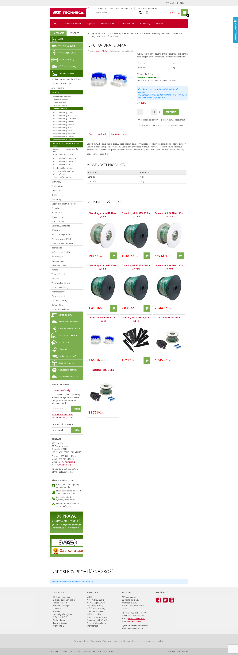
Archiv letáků (58, 625)
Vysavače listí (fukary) (61, 283)
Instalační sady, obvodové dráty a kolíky (66, 144)
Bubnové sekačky (59, 103)
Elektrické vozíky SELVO (68, 376)
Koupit (172, 112)
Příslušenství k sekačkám (62, 177)
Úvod (55, 23)
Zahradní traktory (59, 300)
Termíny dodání (127, 23)
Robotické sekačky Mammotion (65, 115)
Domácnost (63, 342)
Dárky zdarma (59, 620)
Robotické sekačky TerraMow (64, 118)
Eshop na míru (174, 651)
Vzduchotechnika (59, 291)
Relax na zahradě (66, 363)
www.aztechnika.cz (65, 464)
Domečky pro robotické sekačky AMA (65, 150)
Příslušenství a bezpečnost (63, 243)
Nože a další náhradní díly (63, 154)
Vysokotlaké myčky (60, 287)
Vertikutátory (57, 186)
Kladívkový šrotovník (61, 225)
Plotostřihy (56, 199)
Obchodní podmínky (62, 597)
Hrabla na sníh (58, 217)
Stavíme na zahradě (67, 356)
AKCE (60, 39)
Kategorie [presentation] (58, 33)
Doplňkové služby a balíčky (63, 203)
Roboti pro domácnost (68, 321)
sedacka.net (119, 641)
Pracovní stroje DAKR (61, 239)
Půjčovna (91, 23)
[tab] (58, 33)
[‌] (158, 600)
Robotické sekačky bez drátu (64, 133)
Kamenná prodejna (72, 23)
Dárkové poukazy (66, 59)
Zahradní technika (103, 33)
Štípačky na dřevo (59, 265)
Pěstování (62, 349)
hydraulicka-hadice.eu (135, 641)
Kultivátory (56, 181)
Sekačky (117, 33)
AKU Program (58, 88)
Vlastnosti (102, 134)
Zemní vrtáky (57, 305)
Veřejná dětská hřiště (67, 335)
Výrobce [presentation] (74, 33)
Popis (90, 134)
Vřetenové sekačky (60, 174)
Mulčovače (56, 190)
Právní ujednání (60, 617)
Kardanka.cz (95, 641)
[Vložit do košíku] (113, 255)
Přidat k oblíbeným (149, 119)
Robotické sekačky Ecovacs (63, 137)
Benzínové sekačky (60, 100)
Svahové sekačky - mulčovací (64, 171)
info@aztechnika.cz (149, 8)
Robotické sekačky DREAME (63, 124)
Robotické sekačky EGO (62, 164)
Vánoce (55, 269)
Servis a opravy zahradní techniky (66, 79)
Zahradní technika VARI (62, 83)
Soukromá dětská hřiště (69, 328)
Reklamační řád (60, 602)
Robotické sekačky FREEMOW (157, 33)
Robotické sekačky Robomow (64, 158)
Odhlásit (76, 430)
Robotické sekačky (132, 33)
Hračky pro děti (58, 221)
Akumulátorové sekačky (62, 97)
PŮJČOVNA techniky (67, 66)
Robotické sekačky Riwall (62, 130)
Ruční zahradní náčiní (61, 252)
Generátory (57, 212)
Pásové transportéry (61, 234)
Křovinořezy (57, 230)
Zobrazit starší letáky (61, 390)
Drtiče (54, 195)
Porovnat (145, 125)
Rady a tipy (145, 23)
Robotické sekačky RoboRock (64, 161)
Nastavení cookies (106, 651)
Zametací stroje (59, 296)
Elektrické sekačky (60, 106)
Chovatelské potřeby (67, 369)
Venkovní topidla (59, 274)
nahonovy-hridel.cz (154, 641)
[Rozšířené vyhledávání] (147, 12)
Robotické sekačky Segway (63, 112)
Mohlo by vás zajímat (62, 614)
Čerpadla (55, 208)
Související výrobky (119, 134)
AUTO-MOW (101, 51)
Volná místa (58, 608)
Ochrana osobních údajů (64, 600)
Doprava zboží (107, 23)
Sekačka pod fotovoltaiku (63, 168)
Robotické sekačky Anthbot (63, 121)
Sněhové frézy (58, 261)
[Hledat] (140, 12)
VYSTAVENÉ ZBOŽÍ (66, 46)
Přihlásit (76, 408)
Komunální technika (60, 309)
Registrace (181, 3)
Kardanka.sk (107, 641)
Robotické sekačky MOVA (62, 127)
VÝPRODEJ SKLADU (67, 52)
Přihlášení (170, 3)
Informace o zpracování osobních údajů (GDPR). (62, 416)
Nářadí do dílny (65, 314)
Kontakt (159, 23)
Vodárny (55, 278)
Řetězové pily (57, 256)
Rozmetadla (57, 247)
